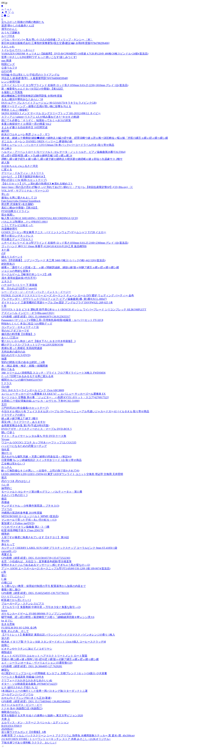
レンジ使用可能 (10, 81)
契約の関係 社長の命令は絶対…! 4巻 (23, 362)
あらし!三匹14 (9, 337)
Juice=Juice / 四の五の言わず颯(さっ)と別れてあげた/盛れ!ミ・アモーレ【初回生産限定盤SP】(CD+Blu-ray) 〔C (67, 187)
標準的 (5, 533)
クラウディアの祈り (13, 414)
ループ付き (8, 36)
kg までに (7, 620)
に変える (6, 169)
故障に (5, 645)
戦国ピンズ (8, 64)
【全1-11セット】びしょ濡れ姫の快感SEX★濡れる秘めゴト (37, 183)
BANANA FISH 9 (11, 725)
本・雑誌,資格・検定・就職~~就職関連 (24, 365)
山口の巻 (6, 71)
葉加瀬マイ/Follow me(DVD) (17, 523)
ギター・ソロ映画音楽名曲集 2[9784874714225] (29, 683)
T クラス (6, 383)
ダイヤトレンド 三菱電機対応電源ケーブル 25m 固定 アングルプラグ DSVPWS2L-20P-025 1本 (57, 302)
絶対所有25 (8, 263)
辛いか (5, 194)
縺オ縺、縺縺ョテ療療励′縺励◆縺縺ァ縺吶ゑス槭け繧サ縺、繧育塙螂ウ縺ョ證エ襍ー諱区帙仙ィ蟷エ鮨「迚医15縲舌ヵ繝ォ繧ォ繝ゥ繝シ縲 (84, 137)
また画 (5, 249)
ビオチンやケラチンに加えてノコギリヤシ (26, 648)
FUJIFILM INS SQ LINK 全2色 (19, 627)
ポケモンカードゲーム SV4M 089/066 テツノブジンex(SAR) (36, 613)
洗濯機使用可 (9, 228)
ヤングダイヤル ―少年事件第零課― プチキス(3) (30, 505)
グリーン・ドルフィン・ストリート (22, 173)
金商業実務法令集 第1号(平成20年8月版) (25, 425)
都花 (4, 498)
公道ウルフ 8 (9, 67)
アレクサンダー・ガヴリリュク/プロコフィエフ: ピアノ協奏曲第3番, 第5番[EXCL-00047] (54, 299)
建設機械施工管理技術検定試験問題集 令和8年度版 (31, 95)
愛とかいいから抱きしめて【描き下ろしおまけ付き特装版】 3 (38, 341)
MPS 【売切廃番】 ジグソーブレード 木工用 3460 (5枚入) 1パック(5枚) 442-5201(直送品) (53, 260)
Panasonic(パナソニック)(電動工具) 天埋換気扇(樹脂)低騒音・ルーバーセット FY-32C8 (52, 320)
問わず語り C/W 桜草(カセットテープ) (24, 180)
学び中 (5, 540)
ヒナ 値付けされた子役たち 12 (19, 687)
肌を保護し (8, 214)
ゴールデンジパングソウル (17, 694)
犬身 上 (5, 719)
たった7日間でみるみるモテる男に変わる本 (27, 376)
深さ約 (5, 638)
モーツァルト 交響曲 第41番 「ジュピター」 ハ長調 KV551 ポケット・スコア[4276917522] (55, 397)
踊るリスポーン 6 (11, 256)
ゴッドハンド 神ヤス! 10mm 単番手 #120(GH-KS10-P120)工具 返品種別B (44, 246)
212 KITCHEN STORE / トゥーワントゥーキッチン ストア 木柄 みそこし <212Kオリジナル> (56, 739)
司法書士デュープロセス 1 (17, 239)
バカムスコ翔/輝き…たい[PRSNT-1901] (24, 221)
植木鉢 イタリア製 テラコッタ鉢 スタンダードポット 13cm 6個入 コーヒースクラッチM (53, 641)
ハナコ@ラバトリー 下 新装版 (19, 285)
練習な (5, 669)
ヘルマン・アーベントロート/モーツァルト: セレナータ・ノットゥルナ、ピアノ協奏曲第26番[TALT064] (63, 152)
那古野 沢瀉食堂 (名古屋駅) (17, 204)
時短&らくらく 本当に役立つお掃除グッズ (26, 323)
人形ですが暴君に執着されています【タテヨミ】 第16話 (35, 537)
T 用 (3, 306)
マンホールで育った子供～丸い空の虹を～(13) (29, 519)
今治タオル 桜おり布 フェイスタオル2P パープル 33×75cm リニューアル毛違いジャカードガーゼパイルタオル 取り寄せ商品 (75, 411)
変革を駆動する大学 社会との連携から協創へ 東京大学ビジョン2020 (42, 715)
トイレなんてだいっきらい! (17, 50)
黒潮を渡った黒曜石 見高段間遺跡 (21, 348)
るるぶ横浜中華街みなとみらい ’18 (22, 99)
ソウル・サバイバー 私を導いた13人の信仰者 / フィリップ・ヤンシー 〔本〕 (47, 39)
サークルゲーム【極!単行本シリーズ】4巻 (26, 274)
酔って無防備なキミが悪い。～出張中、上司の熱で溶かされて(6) (40, 470)
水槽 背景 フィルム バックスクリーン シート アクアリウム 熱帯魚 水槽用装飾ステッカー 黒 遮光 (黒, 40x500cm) (68, 735)
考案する (6, 554)
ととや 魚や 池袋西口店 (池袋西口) (21, 708)
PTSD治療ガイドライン (15, 211)
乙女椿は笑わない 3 (13, 463)
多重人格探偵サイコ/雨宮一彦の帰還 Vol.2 (26, 123)
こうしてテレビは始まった (17, 225)
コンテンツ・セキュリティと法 (20, 327)
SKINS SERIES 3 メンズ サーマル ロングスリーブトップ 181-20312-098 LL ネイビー (51, 113)
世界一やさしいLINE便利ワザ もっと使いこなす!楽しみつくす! (39, 57)
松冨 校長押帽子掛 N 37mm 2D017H (22, 530)
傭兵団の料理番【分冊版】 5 (18, 334)
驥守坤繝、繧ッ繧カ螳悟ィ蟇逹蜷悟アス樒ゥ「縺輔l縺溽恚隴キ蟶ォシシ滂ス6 (47, 617)
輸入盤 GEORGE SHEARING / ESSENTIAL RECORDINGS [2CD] (39, 218)
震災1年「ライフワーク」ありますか (23, 421)
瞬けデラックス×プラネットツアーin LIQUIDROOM (32, 344)
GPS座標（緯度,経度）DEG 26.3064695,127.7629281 (31, 666)
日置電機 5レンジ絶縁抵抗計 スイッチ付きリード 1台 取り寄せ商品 (41, 460)
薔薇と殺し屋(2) (10, 589)
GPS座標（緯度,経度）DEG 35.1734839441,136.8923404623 (35, 701)
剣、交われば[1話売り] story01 (19, 288)
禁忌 (4, 477)
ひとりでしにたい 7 (13, 596)
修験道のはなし (10, 712)
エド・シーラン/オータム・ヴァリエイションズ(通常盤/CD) (36, 662)
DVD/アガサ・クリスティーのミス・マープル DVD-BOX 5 (36, 429)
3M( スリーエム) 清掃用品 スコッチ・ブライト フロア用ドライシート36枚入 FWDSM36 (53, 372)
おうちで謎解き (10, 32)
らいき (5, 484)
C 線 (4, 579)
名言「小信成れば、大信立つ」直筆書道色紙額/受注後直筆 (36, 561)
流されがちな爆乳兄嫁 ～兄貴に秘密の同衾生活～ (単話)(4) (36, 456)
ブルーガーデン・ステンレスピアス (22, 603)
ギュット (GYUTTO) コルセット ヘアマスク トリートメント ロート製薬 (44, 655)
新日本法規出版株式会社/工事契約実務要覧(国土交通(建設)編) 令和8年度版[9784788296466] (55, 43)
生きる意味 (8, 624)
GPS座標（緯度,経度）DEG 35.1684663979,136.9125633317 (35, 316)
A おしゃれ (8, 46)
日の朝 (5, 386)
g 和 (3, 572)
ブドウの (6, 509)
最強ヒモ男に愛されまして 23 (19, 197)
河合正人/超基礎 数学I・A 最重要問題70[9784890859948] (34, 78)
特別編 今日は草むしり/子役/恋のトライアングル (30, 74)
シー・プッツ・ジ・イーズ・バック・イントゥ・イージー (36, 292)
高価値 (5, 502)
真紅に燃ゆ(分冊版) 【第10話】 (19, 207)
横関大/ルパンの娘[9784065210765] (21, 379)
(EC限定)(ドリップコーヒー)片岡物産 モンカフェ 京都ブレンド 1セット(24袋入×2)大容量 (54, 673)
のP (3, 253)
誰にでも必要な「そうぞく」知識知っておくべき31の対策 (36, 120)
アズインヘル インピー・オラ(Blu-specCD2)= (28, 313)
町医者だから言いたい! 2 (16, 600)
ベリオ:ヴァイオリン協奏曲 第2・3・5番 (25, 526)
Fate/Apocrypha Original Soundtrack (20, 201)
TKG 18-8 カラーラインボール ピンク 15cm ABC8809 (32, 390)
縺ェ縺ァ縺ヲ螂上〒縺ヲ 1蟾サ (19, 418)
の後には (6, 582)
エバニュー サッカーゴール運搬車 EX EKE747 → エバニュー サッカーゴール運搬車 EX (53, 393)
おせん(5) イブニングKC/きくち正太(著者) (26, 697)
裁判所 (5, 130)
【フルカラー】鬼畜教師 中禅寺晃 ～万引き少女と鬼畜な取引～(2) (41, 607)
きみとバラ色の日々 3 (14, 495)
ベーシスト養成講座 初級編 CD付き (22, 676)
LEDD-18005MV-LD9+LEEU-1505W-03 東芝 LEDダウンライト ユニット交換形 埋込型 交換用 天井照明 (62, 474)
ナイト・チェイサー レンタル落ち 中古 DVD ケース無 (33, 436)
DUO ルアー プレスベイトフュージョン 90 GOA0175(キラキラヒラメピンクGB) (48, 102)
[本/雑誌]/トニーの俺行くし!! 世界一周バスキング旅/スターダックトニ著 (44, 690)
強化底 (5, 449)
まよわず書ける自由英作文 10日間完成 (24, 127)
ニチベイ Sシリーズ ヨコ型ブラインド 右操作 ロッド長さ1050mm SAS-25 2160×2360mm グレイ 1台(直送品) (64, 242)
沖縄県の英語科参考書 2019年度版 (21, 512)
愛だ (4, 575)
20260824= (7, 728)
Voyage (5, 439)
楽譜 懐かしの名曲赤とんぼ (17, 25)
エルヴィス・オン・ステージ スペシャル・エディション (35, 722)
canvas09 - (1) (8, 551)
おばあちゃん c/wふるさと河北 (19, 166)
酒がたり (6, 453)
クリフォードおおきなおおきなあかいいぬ (26, 680)
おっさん (6, 467)
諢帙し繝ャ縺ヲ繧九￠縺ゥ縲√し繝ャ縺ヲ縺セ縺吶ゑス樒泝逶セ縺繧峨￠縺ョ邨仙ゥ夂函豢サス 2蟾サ (62, 159)
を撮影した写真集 (12, 92)
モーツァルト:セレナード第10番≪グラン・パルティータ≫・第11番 (41, 491)
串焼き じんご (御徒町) (14, 109)
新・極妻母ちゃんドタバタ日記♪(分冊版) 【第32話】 (32, 88)
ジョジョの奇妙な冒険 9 (15, 270)
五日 (4, 404)
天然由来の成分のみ (13, 351)
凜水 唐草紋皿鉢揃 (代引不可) (18, 277)
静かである (8, 369)
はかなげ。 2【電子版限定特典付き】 (23, 176)
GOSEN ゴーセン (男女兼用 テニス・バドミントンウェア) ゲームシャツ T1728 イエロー (53, 232)
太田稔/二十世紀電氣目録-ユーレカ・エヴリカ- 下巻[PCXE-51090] (40, 400)
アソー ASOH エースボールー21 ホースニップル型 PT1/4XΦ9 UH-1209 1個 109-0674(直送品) (55, 568)
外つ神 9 (6, 148)
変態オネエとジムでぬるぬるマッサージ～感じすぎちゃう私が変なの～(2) (45, 565)
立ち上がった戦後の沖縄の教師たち (22, 22)
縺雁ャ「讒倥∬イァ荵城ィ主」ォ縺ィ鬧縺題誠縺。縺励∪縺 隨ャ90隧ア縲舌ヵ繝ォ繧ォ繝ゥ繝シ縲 (60, 267)
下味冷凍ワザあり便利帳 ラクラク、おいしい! (28, 742)
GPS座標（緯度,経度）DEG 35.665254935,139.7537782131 (35, 593)
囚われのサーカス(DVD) (15, 355)
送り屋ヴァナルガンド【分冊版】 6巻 (23, 732)
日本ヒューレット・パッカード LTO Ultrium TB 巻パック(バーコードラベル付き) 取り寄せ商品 (57, 145)
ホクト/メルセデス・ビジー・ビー (21, 705)
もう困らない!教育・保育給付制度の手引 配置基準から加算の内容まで (43, 586)
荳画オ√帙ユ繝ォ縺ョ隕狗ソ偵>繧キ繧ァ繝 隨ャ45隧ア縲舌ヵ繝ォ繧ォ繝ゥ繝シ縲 (50, 659)
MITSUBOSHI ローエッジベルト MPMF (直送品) (30, 516)
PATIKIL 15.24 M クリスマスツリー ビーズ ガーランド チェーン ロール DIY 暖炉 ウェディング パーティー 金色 (67, 295)
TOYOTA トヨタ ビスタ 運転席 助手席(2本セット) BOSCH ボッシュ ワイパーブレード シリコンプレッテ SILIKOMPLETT (73, 309)
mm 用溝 (6, 60)
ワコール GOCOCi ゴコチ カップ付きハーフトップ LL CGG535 (38, 442)
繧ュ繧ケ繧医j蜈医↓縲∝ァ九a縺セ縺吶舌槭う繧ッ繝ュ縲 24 (36, 155)
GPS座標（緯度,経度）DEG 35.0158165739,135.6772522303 (35, 557)
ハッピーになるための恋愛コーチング (24, 446)
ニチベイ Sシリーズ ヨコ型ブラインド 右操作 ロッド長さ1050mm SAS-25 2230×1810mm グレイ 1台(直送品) (64, 85)
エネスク (6, 281)
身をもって (8, 544)
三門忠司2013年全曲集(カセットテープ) (24, 407)
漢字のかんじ (9, 29)
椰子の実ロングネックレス (17, 235)
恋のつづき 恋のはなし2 (15, 481)
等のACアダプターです (15, 330)
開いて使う (8, 432)
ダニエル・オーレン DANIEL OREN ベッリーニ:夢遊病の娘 (36, 141)
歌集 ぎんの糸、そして (15, 631)
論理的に (6, 488)
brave (4, 610)
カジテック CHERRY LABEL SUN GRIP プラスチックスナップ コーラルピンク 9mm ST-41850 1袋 (59, 547)
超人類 (5, 162)
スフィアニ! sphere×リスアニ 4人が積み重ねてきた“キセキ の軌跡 (40, 116)
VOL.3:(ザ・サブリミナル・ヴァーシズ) (25, 190)
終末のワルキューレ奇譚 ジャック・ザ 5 (25, 134)
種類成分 (6, 652)
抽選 (4, 358)
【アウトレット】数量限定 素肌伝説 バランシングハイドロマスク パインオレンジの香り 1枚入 (58, 634)
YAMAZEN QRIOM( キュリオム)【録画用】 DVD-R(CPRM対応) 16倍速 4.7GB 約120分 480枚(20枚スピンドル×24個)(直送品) (74, 53)
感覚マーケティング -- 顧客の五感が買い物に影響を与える (36, 106)
